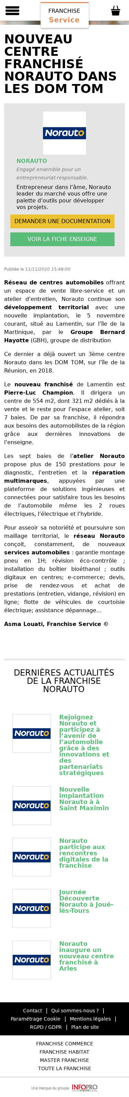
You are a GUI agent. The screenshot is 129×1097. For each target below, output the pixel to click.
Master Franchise (64, 1060)
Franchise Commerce (64, 1043)
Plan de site (85, 1027)
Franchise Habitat (64, 1052)
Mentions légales (90, 1019)
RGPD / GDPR (46, 1027)
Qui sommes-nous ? (75, 1010)
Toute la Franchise (64, 1068)
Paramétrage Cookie (36, 1019)
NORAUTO (32, 161)
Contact (32, 1010)
